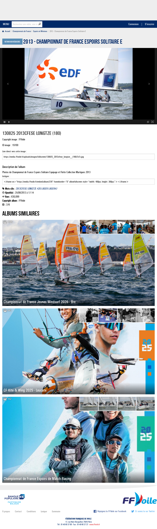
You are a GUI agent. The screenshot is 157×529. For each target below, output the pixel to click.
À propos (6, 511)
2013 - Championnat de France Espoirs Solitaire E (72, 42)
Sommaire (56, 511)
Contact (18, 511)
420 (39, 188)
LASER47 (52, 188)
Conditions (31, 511)
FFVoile (135, 10)
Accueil (7, 31)
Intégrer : (6, 176)
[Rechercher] (40, 24)
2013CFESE (21, 188)
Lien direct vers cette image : (14, 151)
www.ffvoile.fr (94, 524)
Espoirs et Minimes (40, 31)
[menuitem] (6, 31)
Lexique (44, 511)
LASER (44, 188)
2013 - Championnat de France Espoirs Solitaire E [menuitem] (68, 31)
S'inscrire (149, 24)
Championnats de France (22, 31)
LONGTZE (32, 188)
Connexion (133, 24)
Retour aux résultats (12, 42)
